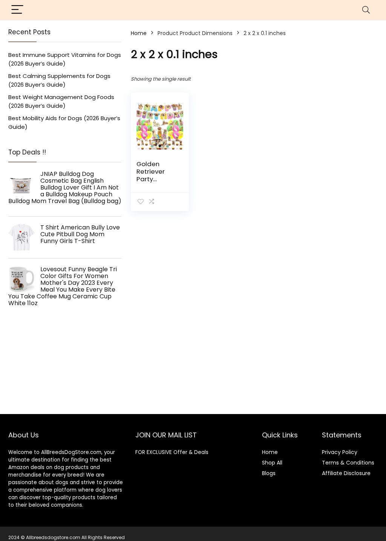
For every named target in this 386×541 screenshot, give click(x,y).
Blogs (269, 473)
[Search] (366, 10)
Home (139, 33)
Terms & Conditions (348, 462)
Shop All (272, 462)
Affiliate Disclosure (346, 473)
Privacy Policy (339, 452)
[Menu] (17, 10)
